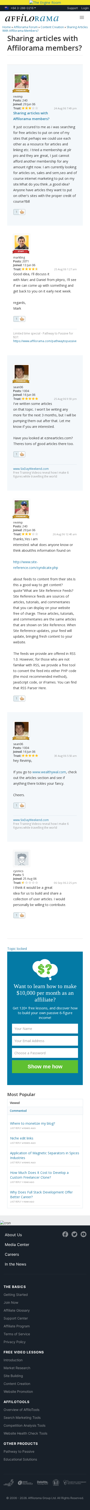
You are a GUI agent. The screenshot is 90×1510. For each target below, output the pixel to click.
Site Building (13, 1376)
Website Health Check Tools (25, 1433)
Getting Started (16, 1295)
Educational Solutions (20, 1459)
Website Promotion (18, 1391)
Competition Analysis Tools (24, 1425)
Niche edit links (21, 1138)
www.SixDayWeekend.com (31, 469)
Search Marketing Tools (22, 1417)
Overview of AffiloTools (21, 1410)
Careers (12, 1254)
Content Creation (17, 1384)
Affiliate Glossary (17, 1310)
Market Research (17, 1368)
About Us (13, 1234)
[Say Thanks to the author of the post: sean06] (19, 454)
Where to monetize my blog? (32, 1123)
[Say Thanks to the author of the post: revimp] (19, 212)
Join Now (11, 1302)
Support (72, 8)
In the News (15, 1264)
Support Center (16, 1318)
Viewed (15, 1103)
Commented (18, 1111)
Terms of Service (17, 1334)
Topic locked (17, 948)
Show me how (45, 1067)
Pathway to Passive (19, 1451)
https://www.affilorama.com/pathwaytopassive (45, 341)
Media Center (17, 1244)
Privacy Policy (15, 1342)
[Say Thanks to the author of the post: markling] (19, 319)
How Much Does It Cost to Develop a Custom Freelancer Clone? (39, 1175)
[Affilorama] (31, 17)
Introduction (13, 1360)
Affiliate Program (17, 1326)
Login (85, 8)
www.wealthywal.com (49, 772)
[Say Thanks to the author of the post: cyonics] (19, 915)
